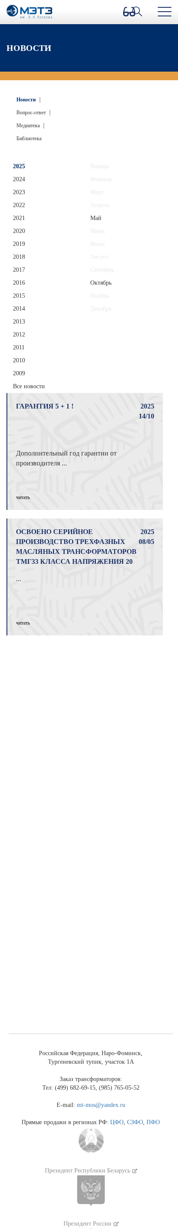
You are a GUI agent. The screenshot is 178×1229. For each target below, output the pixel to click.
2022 (19, 205)
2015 (19, 295)
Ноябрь (99, 295)
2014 (19, 308)
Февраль (101, 179)
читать (23, 497)
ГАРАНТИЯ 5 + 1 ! (44, 406)
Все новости (29, 386)
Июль (97, 244)
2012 (19, 334)
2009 (19, 373)
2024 (19, 179)
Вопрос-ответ (31, 113)
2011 (19, 347)
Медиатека (28, 126)
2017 (19, 270)
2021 (19, 218)
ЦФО (117, 1122)
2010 (19, 360)
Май (96, 218)
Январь (99, 166)
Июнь (97, 231)
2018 (19, 257)
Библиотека (28, 138)
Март (97, 192)
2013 (19, 321)
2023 (19, 192)
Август (99, 257)
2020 (19, 231)
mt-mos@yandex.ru (101, 1105)
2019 (19, 244)
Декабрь (100, 308)
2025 (19, 166)
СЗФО (135, 1122)
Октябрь (100, 283)
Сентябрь (102, 270)
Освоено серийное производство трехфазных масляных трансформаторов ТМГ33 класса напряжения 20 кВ (76, 551)
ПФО (153, 1122)
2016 (19, 283)
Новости (26, 100)
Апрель (99, 205)
